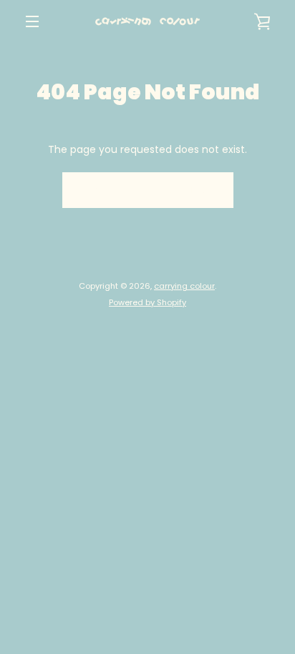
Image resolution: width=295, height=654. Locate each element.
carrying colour (184, 286)
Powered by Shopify (147, 302)
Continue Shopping (148, 190)
